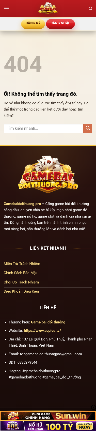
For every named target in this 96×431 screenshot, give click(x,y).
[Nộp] (87, 128)
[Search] (90, 8)
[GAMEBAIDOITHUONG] (48, 9)
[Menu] (6, 8)
